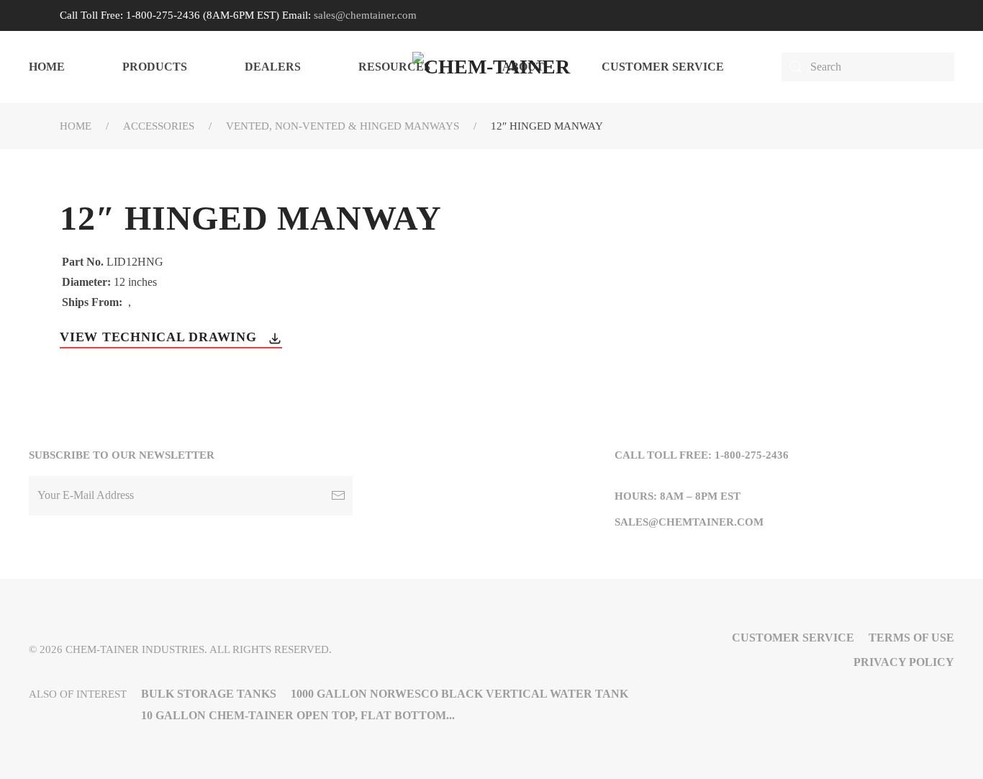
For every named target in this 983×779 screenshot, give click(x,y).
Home (47, 66)
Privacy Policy (903, 662)
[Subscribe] (338, 495)
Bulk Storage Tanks (208, 694)
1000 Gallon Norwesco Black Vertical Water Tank (459, 694)
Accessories (158, 126)
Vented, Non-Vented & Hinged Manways (342, 126)
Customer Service (663, 66)
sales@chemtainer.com (365, 15)
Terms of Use (911, 637)
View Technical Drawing (160, 337)
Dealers (273, 66)
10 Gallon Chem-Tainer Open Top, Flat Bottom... (298, 715)
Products (154, 66)
